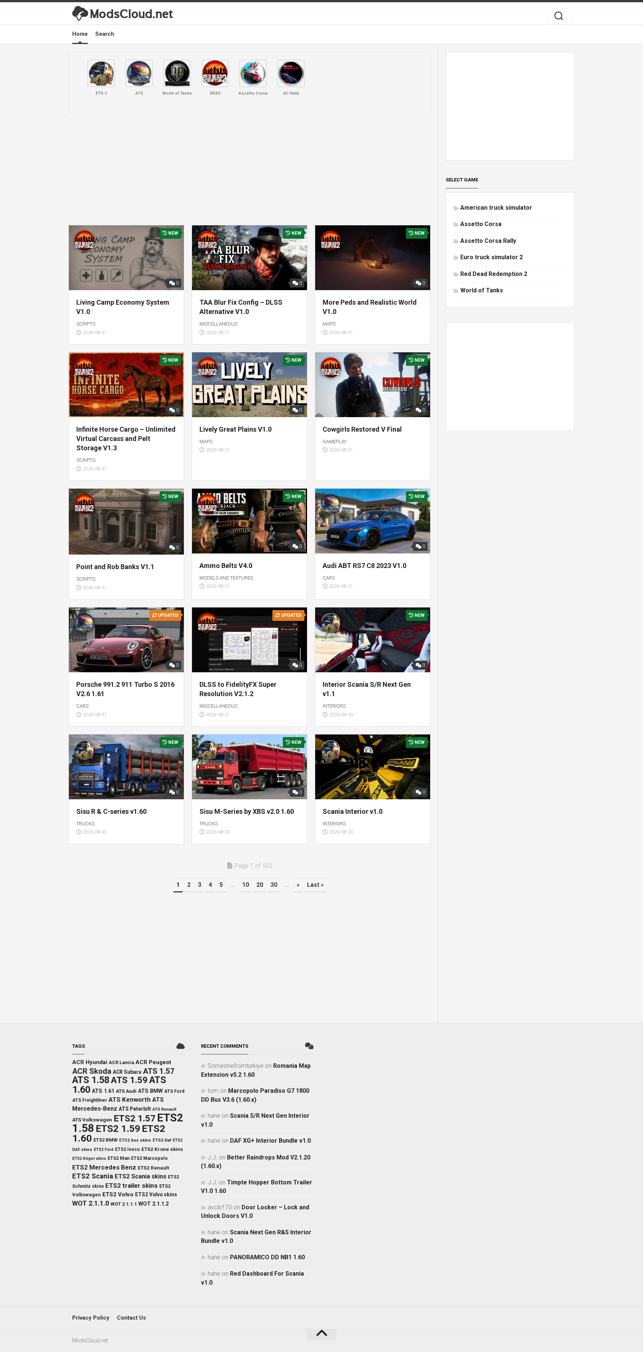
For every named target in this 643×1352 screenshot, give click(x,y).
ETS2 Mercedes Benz (104, 1167)
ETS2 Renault (153, 1168)
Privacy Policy (90, 1317)
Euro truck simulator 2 (491, 257)
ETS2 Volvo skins (156, 1194)
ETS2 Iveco (127, 1149)
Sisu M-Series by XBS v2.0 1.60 (246, 811)
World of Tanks (481, 290)
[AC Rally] (291, 73)
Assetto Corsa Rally (488, 240)
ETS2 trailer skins (131, 1185)
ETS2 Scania (92, 1176)
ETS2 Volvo (118, 1194)
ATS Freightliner (89, 1100)
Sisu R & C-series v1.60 (111, 811)
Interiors (334, 706)
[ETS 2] (101, 73)
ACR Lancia (121, 1062)
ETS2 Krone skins (162, 1149)
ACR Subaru (127, 1072)
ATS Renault (164, 1109)
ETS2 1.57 (134, 1118)
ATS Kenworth (130, 1099)
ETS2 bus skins (135, 1140)
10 (245, 884)
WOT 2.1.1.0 (90, 1203)
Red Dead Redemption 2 (493, 273)
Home (80, 34)
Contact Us (131, 1317)
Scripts (85, 324)
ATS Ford (174, 1091)
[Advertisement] (249, 169)
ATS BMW (150, 1091)
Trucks (85, 823)
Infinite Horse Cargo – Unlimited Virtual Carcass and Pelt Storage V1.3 (126, 438)
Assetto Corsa (481, 224)
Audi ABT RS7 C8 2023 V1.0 (364, 565)
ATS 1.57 (159, 1071)
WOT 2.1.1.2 (153, 1204)
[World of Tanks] (177, 73)
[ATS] (139, 73)
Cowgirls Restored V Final (362, 429)
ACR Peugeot (153, 1062)
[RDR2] (215, 73)
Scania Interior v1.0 (353, 811)
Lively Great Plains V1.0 (235, 429)
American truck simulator (496, 207)
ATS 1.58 (90, 1080)
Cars (329, 578)
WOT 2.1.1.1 (124, 1204)
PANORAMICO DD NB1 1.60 (267, 1257)
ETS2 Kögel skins (89, 1158)
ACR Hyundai (89, 1062)
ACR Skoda (91, 1071)
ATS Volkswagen (92, 1120)
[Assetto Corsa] (253, 73)
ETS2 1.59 (118, 1128)
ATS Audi (126, 1091)
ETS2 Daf (162, 1140)
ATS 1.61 (103, 1091)
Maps (329, 324)
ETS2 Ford (103, 1149)
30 (274, 884)
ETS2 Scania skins (140, 1176)
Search (104, 34)
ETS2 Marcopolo (149, 1158)
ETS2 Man (118, 1158)
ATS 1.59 (129, 1080)
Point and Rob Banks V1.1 (115, 567)
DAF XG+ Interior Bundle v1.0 (270, 1140)
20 (259, 884)
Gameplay (334, 441)
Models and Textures (226, 578)
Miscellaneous (218, 324)
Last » (315, 884)
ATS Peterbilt (135, 1109)
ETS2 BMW (105, 1140)
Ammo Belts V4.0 (225, 565)
